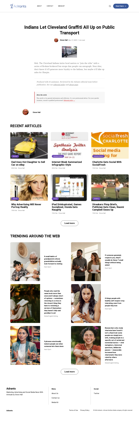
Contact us (56, 398)
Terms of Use (73, 410)
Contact (50, 6)
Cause (55, 198)
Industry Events (57, 156)
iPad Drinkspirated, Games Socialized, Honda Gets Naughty (66, 207)
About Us (55, 393)
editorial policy (59, 84)
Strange (15, 156)
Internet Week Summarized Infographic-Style (67, 163)
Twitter (96, 393)
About (39, 6)
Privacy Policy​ (84, 410)
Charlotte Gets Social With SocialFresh (106, 163)
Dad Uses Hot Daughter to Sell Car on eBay (28, 163)
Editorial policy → (69, 100)
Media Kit (61, 6)
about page (73, 84)
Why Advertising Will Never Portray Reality (26, 206)
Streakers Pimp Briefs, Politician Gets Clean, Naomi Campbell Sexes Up (108, 207)
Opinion (15, 198)
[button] (69, 223)
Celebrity (96, 198)
